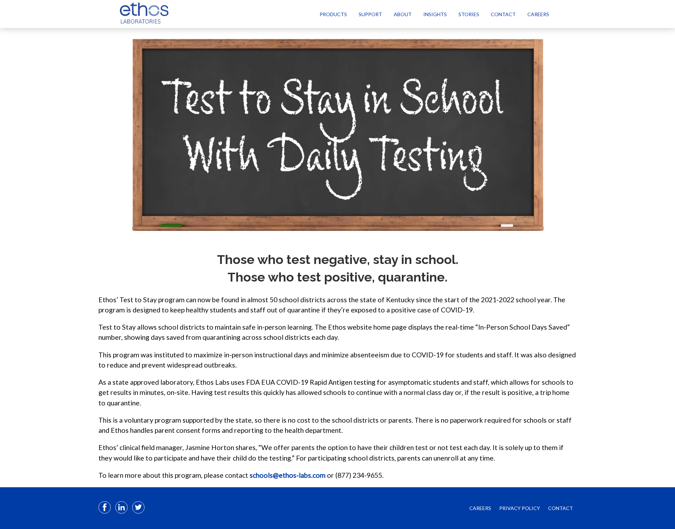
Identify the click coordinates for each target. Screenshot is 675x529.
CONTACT (560, 508)
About (403, 14)
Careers (538, 14)
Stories (468, 14)
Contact (503, 14)
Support (370, 14)
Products (333, 14)
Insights (435, 14)
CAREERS (480, 508)
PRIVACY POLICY (519, 508)
